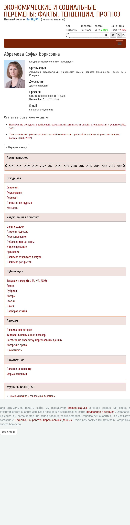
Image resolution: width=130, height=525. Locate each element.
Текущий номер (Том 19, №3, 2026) (27, 281)
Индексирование (17, 247)
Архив (10, 286)
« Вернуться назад (16, 147)
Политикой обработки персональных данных (43, 420)
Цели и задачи (15, 226)
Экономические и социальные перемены (32, 396)
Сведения (12, 187)
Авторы (11, 296)
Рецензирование (17, 236)
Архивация (13, 252)
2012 (119, 166)
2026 (11, 166)
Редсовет (12, 198)
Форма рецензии (17, 374)
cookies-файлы (77, 407)
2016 (89, 166)
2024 (27, 166)
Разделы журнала (17, 231)
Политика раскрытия (19, 262)
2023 (35, 166)
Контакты (12, 208)
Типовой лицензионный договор (26, 335)
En (123, 35)
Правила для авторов (19, 330)
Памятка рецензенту (19, 369)
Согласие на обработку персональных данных (34, 340)
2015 (97, 166)
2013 (112, 166)
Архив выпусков (17, 158)
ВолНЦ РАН (33, 19)
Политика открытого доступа (24, 257)
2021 (50, 166)
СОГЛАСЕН (8, 432)
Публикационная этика (21, 242)
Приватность (14, 350)
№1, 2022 (25, 138)
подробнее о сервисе (100, 411)
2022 (43, 166)
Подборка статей (17, 311)
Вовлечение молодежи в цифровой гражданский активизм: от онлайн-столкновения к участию (64, 124)
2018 (74, 166)
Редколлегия (14, 192)
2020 (58, 166)
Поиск (10, 306)
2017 (81, 166)
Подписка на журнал (19, 203)
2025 (19, 166)
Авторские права (17, 345)
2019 (66, 166)
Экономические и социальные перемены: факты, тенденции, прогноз (62, 10)
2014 (104, 166)
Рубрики (12, 291)
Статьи (11, 301)
